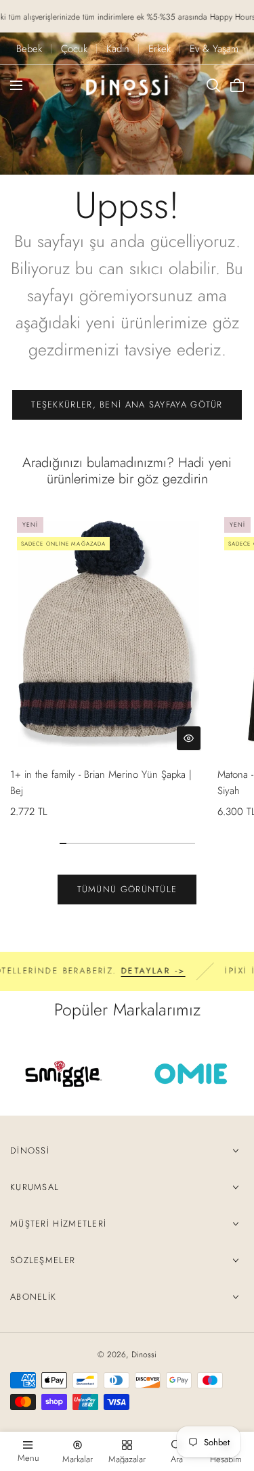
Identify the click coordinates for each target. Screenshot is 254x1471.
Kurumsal (34, 1187)
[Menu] (16, 85)
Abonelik (33, 1296)
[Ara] (213, 85)
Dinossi (29, 1150)
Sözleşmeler (42, 1260)
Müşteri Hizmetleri (58, 1223)
